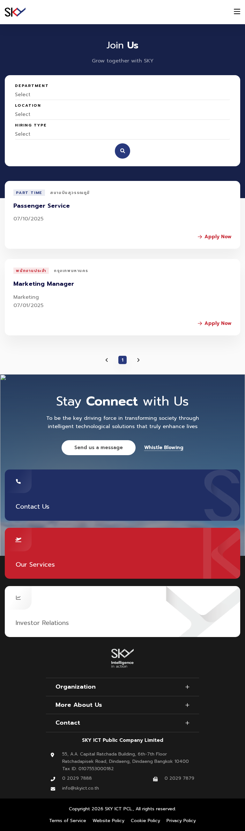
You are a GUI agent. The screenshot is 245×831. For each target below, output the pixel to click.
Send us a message (98, 447)
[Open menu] (237, 12)
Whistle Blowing (163, 447)
